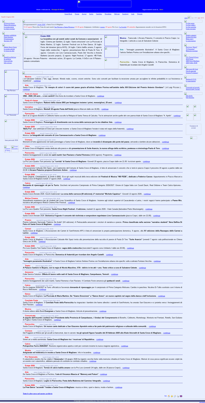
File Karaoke (190, 97)
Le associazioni (191, 41)
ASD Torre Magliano (192, 61)
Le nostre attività (9, 49)
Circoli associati (191, 71)
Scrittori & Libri (191, 37)
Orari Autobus (8, 37)
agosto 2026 (41, 24)
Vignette (139, 14)
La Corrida (122, 27)
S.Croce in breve (9, 23)
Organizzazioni (9, 39)
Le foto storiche (191, 27)
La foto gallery (191, 25)
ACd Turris (189, 59)
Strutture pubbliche (10, 35)
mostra (102, 27)
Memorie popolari (192, 51)
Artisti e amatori (191, 35)
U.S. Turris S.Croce (192, 57)
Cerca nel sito (8, 61)
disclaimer (202, 402)
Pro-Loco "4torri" (191, 47)
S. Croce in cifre (9, 51)
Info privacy (8, 63)
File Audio (189, 96)
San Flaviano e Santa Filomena (64, 27)
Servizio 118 (8, 41)
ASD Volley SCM (191, 63)
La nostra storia (9, 27)
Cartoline (99, 14)
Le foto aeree (190, 23)
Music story (189, 39)
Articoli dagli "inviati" (193, 89)
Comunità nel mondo (193, 87)
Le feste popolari (9, 29)
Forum (77, 14)
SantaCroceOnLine (10, 57)
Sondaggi (125, 14)
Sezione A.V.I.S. (191, 79)
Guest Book (68, 14)
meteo (186, 18)
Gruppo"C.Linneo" (192, 73)
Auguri (84, 14)
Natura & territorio (10, 25)
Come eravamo (191, 29)
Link (132, 14)
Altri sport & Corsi (192, 69)
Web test (117, 14)
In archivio (7, 59)
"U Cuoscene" (190, 49)
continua (37, 81)
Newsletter (108, 14)
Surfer (91, 14)
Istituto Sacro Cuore (10, 47)
